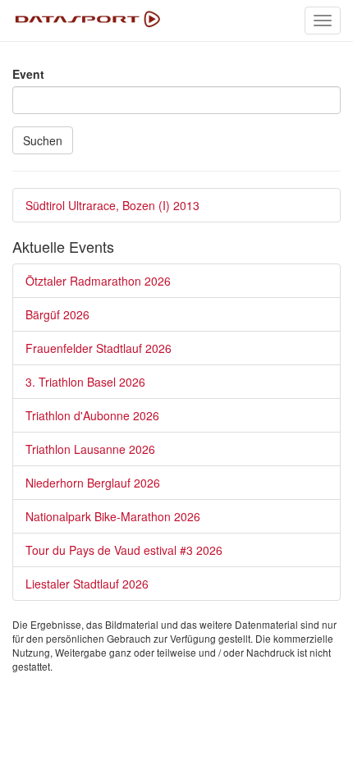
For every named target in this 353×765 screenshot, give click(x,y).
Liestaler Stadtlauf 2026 (87, 583)
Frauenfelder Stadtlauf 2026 (98, 348)
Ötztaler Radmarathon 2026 (98, 281)
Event (28, 74)
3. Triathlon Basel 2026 (85, 381)
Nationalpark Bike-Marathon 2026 (112, 516)
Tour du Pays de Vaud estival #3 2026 (123, 550)
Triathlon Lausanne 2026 (90, 449)
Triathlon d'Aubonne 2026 (92, 415)
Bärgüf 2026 (57, 314)
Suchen (42, 140)
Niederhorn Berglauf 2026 (92, 482)
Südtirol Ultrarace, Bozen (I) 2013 (112, 205)
